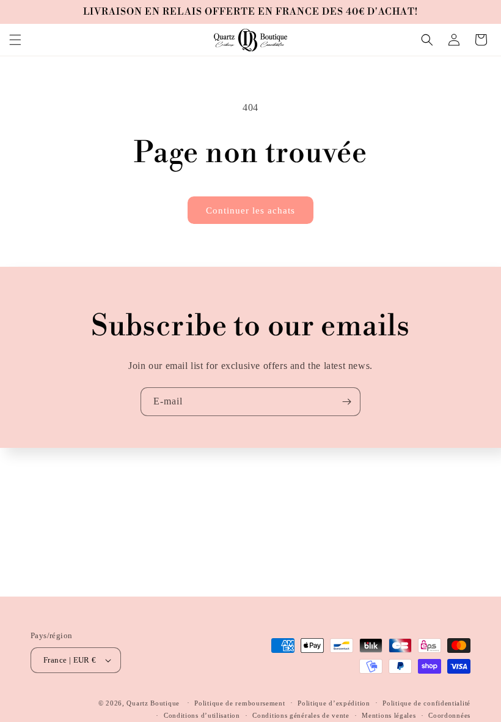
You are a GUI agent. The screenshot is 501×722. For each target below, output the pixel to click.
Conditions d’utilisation (202, 715)
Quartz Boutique (153, 703)
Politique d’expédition (334, 703)
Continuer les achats (250, 210)
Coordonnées (449, 715)
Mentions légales (388, 715)
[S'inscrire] (346, 401)
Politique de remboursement (239, 703)
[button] (15, 39)
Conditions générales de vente (300, 715)
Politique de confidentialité (426, 703)
